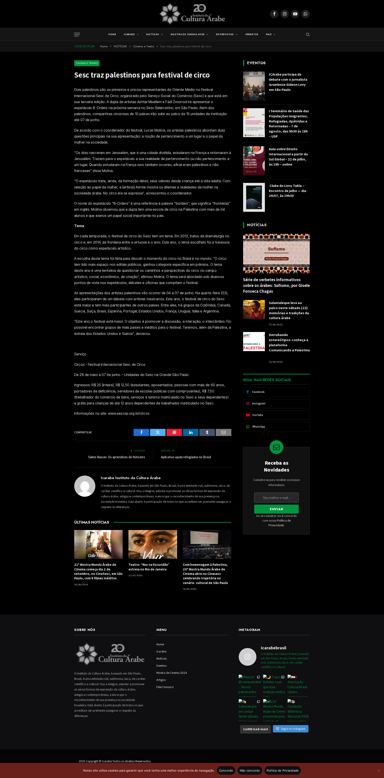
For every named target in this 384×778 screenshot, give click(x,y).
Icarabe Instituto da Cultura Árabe (131, 478)
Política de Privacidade (283, 770)
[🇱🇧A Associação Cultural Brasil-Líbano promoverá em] (299, 686)
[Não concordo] (378, 770)
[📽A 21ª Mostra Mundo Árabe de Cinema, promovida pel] (274, 710)
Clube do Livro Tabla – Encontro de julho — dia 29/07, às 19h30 (287, 190)
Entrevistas (225, 34)
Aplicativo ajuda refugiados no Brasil (186, 457)
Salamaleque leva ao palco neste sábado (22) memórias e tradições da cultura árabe (289, 310)
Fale (269, 34)
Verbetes (251, 34)
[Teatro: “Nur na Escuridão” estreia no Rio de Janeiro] (152, 544)
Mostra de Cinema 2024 (171, 673)
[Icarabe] (192, 14)
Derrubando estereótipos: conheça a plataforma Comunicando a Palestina (289, 345)
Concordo (226, 770)
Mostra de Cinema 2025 (188, 34)
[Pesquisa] (307, 35)
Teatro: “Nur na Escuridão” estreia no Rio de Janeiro (148, 566)
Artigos (161, 680)
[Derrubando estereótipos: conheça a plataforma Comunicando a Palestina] (254, 341)
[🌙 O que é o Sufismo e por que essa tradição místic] (274, 686)
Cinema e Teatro (87, 63)
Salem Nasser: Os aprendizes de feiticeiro (116, 457)
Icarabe (129, 34)
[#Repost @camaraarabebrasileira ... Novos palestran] (250, 686)
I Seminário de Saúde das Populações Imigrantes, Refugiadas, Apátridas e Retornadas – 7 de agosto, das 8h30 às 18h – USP (289, 124)
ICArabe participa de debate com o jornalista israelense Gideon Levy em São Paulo (288, 82)
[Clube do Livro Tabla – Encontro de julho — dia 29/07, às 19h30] (254, 197)
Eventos (161, 666)
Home (112, 34)
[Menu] (77, 35)
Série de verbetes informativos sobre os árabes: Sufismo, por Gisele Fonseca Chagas (276, 285)
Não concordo (250, 770)
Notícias (152, 34)
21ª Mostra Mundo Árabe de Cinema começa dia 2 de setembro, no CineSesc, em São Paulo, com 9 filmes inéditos (98, 571)
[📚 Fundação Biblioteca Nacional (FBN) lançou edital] (299, 710)
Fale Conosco (165, 687)
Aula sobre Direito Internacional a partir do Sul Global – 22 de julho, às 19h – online (288, 157)
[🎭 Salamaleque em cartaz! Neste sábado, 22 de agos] (250, 710)
